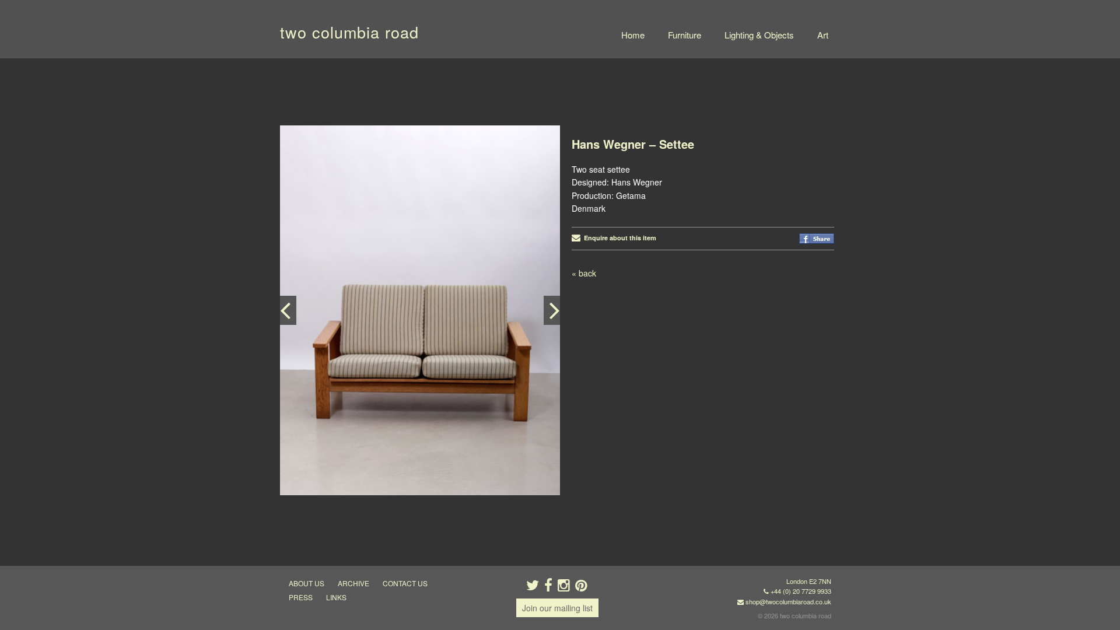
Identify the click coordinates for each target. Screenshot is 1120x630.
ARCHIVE (353, 583)
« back (584, 273)
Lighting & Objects (759, 35)
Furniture (684, 35)
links (336, 597)
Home (633, 35)
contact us (405, 583)
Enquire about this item (618, 237)
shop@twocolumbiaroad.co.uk (788, 601)
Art (822, 35)
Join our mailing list (557, 608)
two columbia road (349, 31)
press (301, 597)
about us (306, 583)
